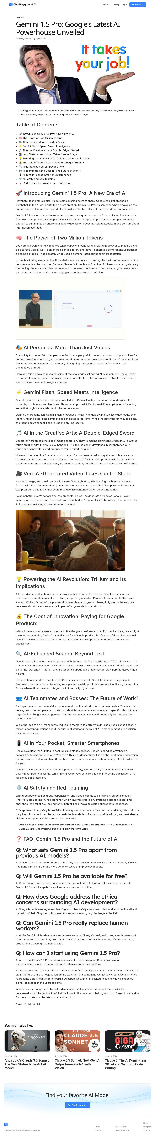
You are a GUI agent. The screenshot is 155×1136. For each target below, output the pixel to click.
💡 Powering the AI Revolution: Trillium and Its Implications (54, 158)
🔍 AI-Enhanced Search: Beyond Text (41, 166)
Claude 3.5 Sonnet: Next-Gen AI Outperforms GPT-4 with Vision (78, 1064)
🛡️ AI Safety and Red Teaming (37, 178)
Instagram (147, 1127)
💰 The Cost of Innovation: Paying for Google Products (52, 162)
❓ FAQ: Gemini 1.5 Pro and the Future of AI (45, 183)
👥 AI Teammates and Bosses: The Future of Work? (49, 170)
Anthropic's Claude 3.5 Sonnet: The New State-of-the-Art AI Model (27, 1064)
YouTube (146, 1130)
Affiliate (97, 1127)
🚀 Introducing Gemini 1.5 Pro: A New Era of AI (47, 133)
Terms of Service (122, 1130)
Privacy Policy (121, 1127)
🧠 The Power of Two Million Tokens (40, 138)
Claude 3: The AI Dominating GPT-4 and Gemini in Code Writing (126, 1064)
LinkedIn (146, 1123)
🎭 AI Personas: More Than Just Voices (42, 142)
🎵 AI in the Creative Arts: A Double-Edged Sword (49, 150)
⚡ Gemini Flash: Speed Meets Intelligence (44, 146)
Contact (98, 1130)
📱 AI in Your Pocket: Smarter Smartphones (45, 174)
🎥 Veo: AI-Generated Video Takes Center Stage (48, 154)
